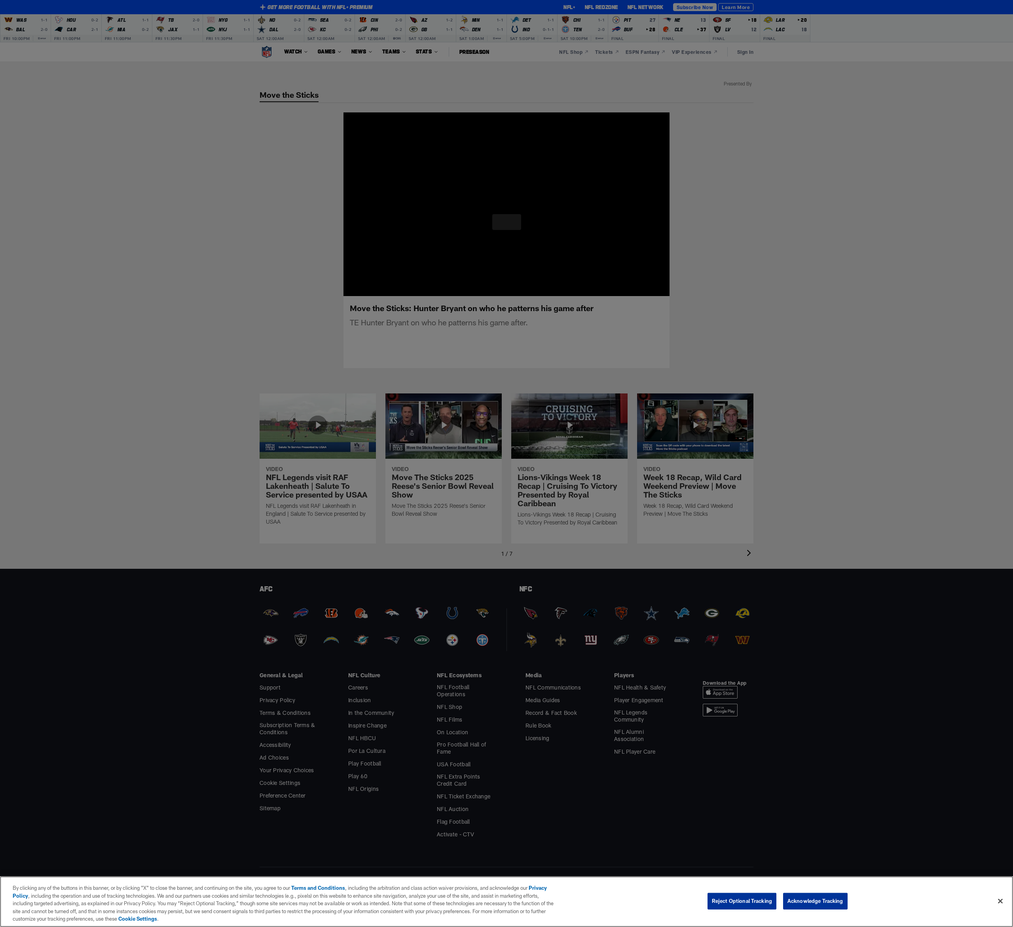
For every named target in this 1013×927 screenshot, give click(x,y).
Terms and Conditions (314, 888)
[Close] (1000, 901)
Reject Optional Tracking (742, 901)
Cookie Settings (52, 919)
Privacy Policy (537, 888)
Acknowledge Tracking (815, 901)
